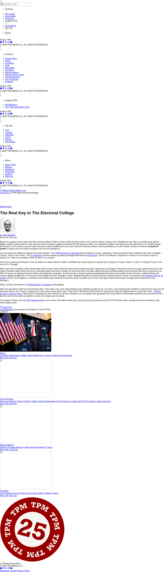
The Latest (10, 14)
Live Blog (9, 63)
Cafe (7, 65)
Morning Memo (12, 72)
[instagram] (9, 42)
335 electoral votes (35, 300)
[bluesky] (1, 42)
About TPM (10, 165)
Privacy (8, 139)
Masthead (9, 169)
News (7, 61)
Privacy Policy (23, 571)
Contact (8, 132)
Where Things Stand (14, 75)
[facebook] (4, 42)
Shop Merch (10, 26)
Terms (8, 137)
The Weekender (12, 77)
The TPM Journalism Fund (17, 107)
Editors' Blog (11, 58)
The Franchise (11, 79)
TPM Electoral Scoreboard (67, 253)
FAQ (7, 130)
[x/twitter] (6, 42)
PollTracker (92, 255)
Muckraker (10, 68)
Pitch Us (9, 176)
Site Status (10, 142)
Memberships (11, 105)
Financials (10, 172)
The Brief (9, 70)
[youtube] (11, 42)
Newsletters (10, 16)
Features (9, 82)
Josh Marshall (9, 235)
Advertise (9, 135)
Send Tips (4, 193)
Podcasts (9, 18)
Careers (8, 174)
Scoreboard (36, 255)
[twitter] (6, 568)
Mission (8, 167)
